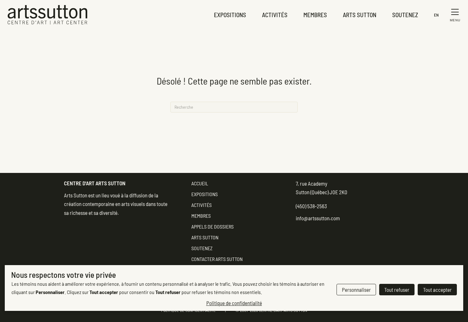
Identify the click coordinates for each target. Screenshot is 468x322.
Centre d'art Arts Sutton (94, 183)
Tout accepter (437, 289)
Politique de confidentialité (234, 303)
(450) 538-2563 (311, 206)
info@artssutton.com (318, 218)
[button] (453, 15)
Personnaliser (356, 289)
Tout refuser (396, 289)
